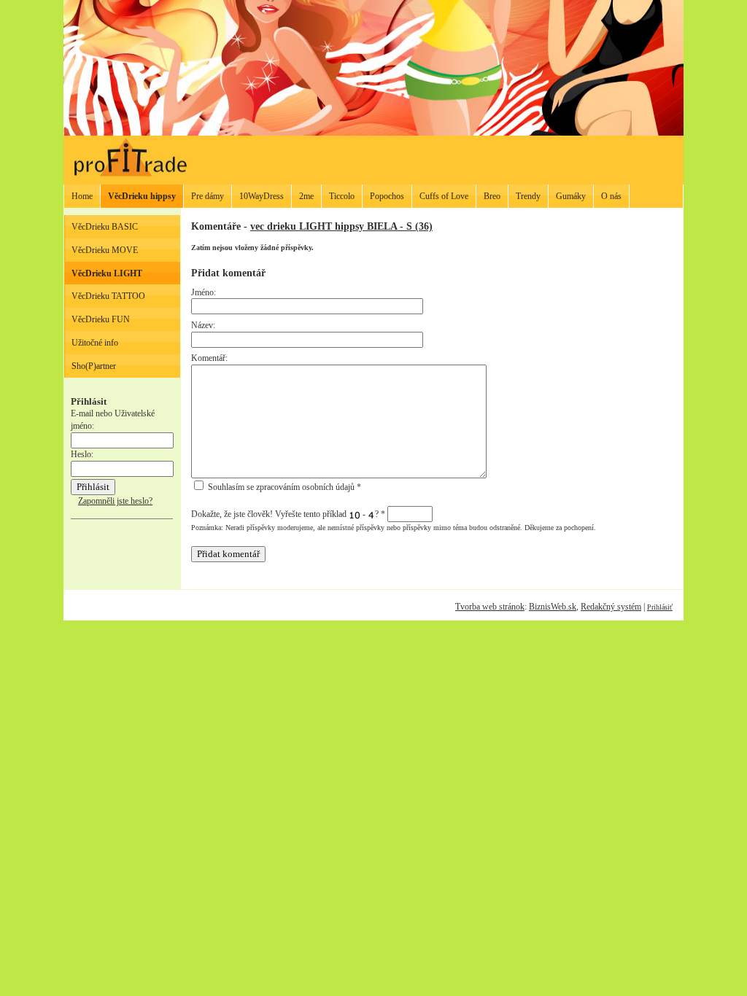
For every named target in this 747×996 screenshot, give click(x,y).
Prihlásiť (660, 607)
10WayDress (261, 196)
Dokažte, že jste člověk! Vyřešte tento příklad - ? (288, 514)
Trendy (528, 196)
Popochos (387, 196)
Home (82, 196)
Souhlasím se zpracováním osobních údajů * (283, 487)
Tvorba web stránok (490, 607)
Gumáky (571, 196)
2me (306, 196)
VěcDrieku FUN (100, 319)
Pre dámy (207, 196)
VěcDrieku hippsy (142, 196)
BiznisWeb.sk (552, 607)
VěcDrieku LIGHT (106, 273)
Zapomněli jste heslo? (115, 501)
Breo (492, 196)
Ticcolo (342, 196)
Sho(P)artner (93, 366)
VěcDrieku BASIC (104, 227)
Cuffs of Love (443, 196)
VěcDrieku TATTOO (108, 296)
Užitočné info (94, 343)
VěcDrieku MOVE (104, 250)
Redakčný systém (611, 607)
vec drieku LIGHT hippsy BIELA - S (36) (341, 226)
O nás (611, 196)
